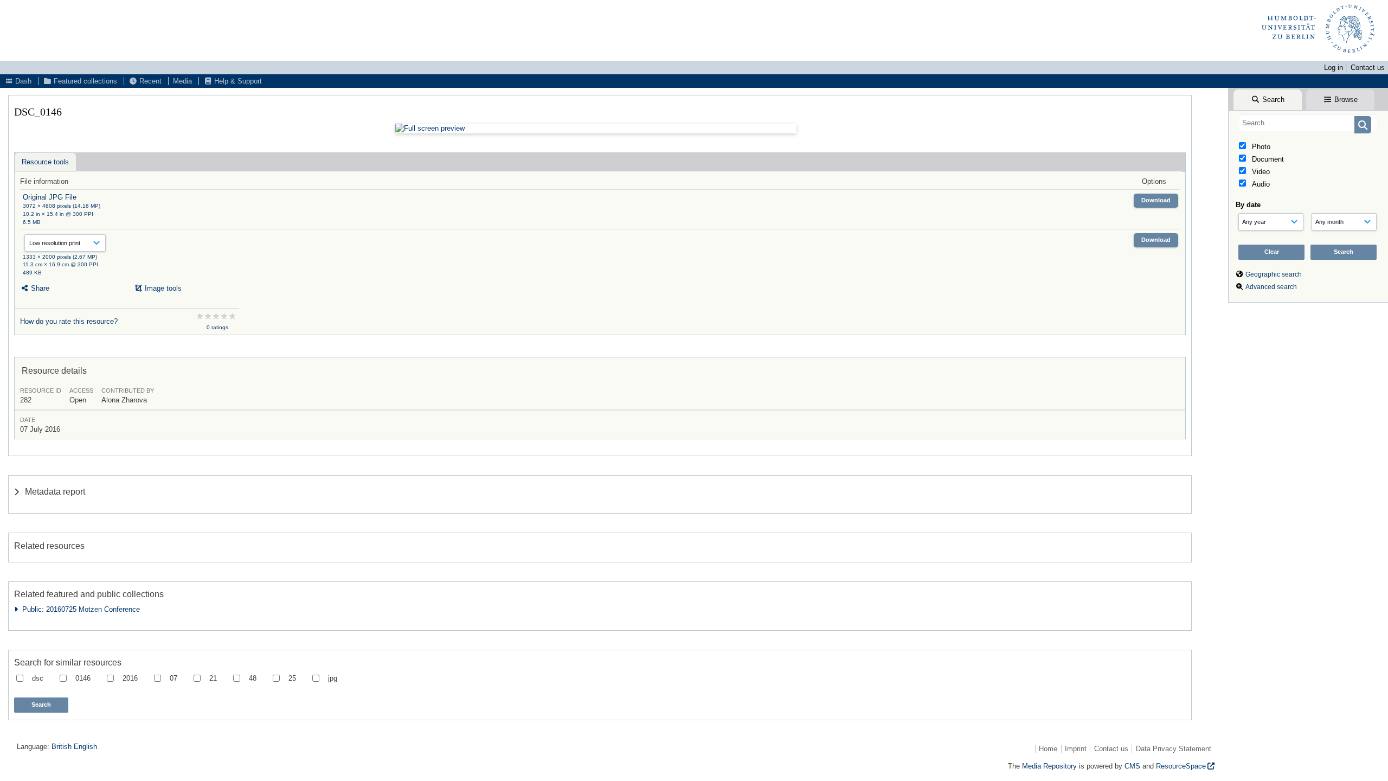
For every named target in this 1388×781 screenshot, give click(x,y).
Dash (22, 81)
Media (182, 81)
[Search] (1362, 124)
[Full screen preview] (596, 128)
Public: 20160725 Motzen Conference (79, 609)
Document (1267, 159)
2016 (130, 678)
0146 (83, 678)
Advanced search (1271, 287)
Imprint (1076, 749)
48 (252, 678)
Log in (1333, 67)
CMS (1132, 766)
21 (213, 678)
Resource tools (45, 162)
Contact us (1368, 67)
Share (39, 288)
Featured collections (84, 81)
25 (292, 678)
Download (1156, 200)
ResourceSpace (1181, 766)
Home (1048, 749)
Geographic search (1273, 274)
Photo (1260, 147)
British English (74, 746)
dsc (37, 678)
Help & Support (237, 81)
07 (173, 678)
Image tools (162, 288)
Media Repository (1049, 766)
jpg (332, 678)
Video (1260, 172)
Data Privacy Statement (1173, 749)
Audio (1260, 184)
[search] (1308, 122)
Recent (149, 81)
